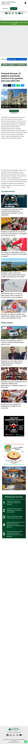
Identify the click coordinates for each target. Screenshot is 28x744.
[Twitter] (16, 13)
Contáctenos (14, 740)
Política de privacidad (17, 739)
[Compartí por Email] (14, 85)
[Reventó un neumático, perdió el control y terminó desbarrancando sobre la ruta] (14, 332)
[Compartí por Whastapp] (18, 85)
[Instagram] (10, 13)
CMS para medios (12, 742)
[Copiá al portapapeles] (22, 85)
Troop (18, 742)
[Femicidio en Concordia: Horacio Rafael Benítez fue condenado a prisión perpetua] (14, 353)
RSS (23, 739)
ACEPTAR (13, 8)
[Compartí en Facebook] (5, 85)
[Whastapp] (13, 13)
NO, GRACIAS (5, 8)
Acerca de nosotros (8, 739)
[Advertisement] (14, 42)
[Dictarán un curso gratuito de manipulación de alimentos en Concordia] (14, 396)
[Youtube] (19, 13)
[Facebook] (6, 13)
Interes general (14, 111)
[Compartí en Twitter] (9, 85)
